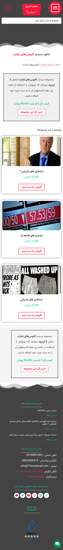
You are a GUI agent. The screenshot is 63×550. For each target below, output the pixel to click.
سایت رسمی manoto (47, 410)
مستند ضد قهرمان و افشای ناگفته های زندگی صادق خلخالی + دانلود (33, 423)
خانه (58, 64)
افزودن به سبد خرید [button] (31, 187)
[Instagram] (34, 495)
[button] (8, 8)
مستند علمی (47, 64)
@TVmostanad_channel (29, 472)
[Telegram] (40, 495)
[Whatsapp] (46, 495)
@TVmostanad (36, 477)
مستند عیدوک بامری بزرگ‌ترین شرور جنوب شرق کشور (33, 435)
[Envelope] (16, 495)
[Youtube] (28, 495)
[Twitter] (22, 495)
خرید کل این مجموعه (32, 112)
